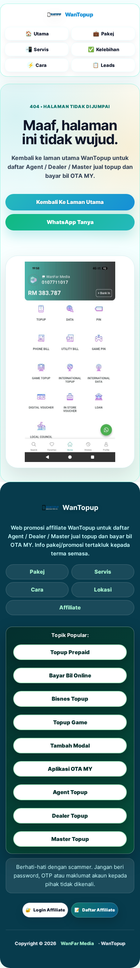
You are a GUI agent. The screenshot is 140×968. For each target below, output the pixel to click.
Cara (37, 589)
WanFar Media (77, 943)
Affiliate (70, 607)
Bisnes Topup (70, 698)
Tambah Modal (70, 745)
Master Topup (70, 839)
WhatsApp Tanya (70, 222)
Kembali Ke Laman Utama (70, 202)
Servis (102, 571)
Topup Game (70, 722)
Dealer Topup (70, 815)
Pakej (37, 571)
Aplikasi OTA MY (70, 768)
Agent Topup (70, 792)
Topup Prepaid (70, 652)
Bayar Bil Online (70, 675)
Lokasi (103, 589)
